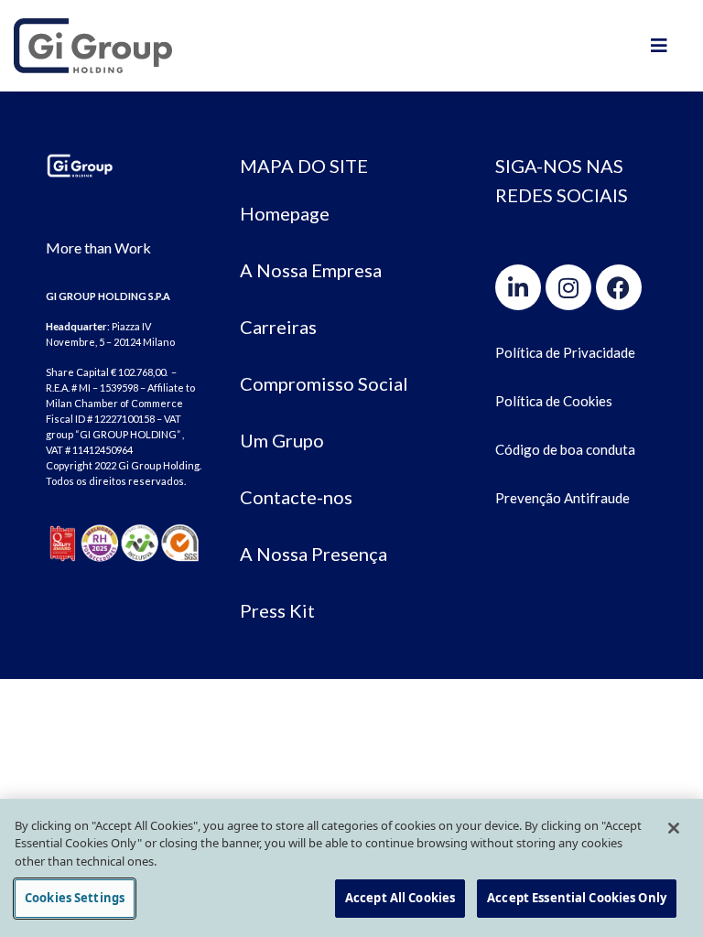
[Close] (674, 828)
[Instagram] (568, 287)
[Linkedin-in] (518, 287)
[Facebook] (619, 287)
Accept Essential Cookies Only (576, 897)
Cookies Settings (74, 897)
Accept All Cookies (400, 897)
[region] (351, 868)
